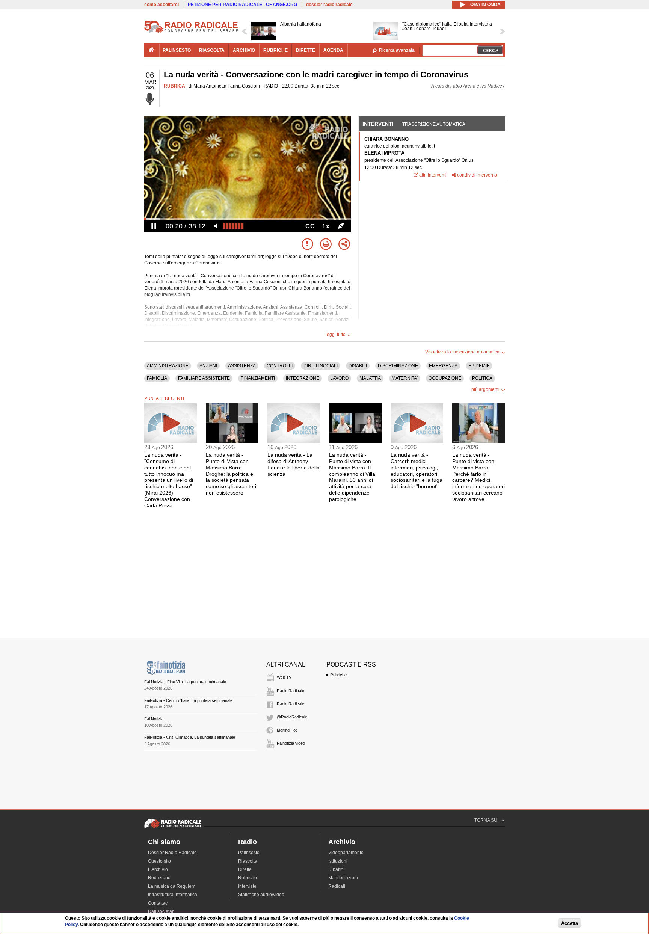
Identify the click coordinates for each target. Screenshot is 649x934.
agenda (333, 50)
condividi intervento (477, 175)
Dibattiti (336, 869)
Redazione (159, 877)
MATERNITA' (405, 378)
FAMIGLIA (157, 378)
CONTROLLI (280, 365)
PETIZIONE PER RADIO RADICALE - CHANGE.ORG (242, 4)
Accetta (569, 923)
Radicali (336, 886)
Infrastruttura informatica (172, 894)
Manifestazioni (343, 877)
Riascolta (247, 861)
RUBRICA (174, 86)
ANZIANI (208, 365)
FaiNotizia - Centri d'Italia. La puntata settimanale (188, 700)
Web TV (284, 677)
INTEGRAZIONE (302, 378)
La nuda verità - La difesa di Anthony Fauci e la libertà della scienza (293, 464)
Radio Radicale (290, 690)
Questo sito (159, 861)
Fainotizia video (291, 743)
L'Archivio (158, 869)
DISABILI (358, 365)
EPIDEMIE (479, 365)
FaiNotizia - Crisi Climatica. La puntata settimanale (189, 737)
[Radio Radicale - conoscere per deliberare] (172, 827)
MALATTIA (370, 378)
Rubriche (338, 675)
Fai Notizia (153, 719)
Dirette (245, 869)
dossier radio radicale (329, 4)
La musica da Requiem (171, 886)
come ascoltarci (161, 4)
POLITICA (482, 378)
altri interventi (433, 175)
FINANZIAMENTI (258, 378)
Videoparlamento (346, 852)
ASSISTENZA (242, 365)
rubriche (275, 50)
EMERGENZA (443, 365)
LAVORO (339, 378)
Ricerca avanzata (397, 50)
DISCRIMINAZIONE (398, 365)
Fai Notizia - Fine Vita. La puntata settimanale (185, 681)
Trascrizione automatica (433, 124)
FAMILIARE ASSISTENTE (204, 378)
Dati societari (161, 911)
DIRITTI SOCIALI (320, 365)
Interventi (378, 124)
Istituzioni (337, 861)
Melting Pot (287, 730)
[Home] (191, 31)
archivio (244, 50)
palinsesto (177, 50)
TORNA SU (485, 820)
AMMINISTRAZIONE (168, 365)
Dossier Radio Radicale (172, 852)
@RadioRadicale (292, 717)
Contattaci (158, 903)
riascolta (212, 50)
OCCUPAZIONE (445, 378)
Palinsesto (249, 852)
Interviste (247, 886)
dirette (305, 50)
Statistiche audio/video (261, 894)
